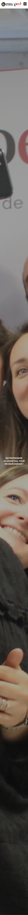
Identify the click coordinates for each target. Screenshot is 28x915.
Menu (25, 3)
